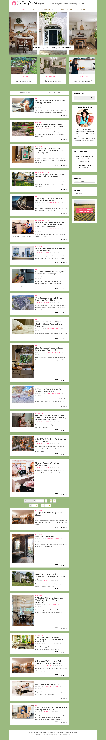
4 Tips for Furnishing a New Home (48, 514)
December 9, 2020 (40, 105)
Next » (48, 505)
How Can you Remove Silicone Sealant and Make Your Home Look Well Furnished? (49, 224)
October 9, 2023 (39, 517)
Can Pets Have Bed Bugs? (47, 684)
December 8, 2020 (40, 202)
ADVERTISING (80, 9)
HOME (23, 9)
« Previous (40, 501)
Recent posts (25, 92)
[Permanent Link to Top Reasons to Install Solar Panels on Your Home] (23, 309)
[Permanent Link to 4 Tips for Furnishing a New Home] (23, 524)
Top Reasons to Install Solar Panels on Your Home (48, 299)
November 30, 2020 (40, 352)
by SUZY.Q (49, 517)
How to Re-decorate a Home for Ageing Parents (50, 249)
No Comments (55, 128)
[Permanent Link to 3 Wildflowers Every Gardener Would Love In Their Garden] (23, 135)
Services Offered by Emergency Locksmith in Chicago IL (50, 273)
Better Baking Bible (84, 167)
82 (51, 501)
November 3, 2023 (40, 643)
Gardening (38, 122)
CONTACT (49, 737)
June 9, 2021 (38, 580)
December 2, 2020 (40, 276)
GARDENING (46, 9)
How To (37, 98)
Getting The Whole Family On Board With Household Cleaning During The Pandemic (50, 417)
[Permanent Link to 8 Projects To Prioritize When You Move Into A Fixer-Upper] (23, 672)
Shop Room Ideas (84, 161)
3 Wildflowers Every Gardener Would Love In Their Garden (49, 125)
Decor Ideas (38, 146)
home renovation (40, 172)
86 (36, 505)
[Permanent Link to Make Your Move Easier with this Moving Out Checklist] (23, 718)
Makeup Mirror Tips (45, 537)
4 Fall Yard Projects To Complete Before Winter (51, 440)
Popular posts (54, 92)
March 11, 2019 (39, 686)
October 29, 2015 (40, 604)
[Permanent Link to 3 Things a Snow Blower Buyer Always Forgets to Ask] (23, 402)
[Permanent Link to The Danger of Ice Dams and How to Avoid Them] (23, 209)
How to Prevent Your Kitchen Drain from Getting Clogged (49, 349)
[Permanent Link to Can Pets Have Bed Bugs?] (23, 695)
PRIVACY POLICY (36, 737)
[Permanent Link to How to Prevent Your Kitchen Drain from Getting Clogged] (23, 377)
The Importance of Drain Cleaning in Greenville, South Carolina (49, 639)
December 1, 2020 (40, 328)
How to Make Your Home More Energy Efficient (50, 102)
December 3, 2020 (40, 228)
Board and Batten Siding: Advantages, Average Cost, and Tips (50, 576)
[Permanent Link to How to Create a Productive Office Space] (23, 491)
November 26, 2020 (40, 393)
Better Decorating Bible (84, 158)
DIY (55, 9)
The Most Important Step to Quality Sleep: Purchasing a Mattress (48, 324)
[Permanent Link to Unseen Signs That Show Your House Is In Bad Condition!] (23, 186)
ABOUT (44, 737)
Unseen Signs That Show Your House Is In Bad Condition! (49, 176)
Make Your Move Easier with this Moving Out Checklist (51, 708)
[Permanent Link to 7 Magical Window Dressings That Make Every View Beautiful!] (23, 625)
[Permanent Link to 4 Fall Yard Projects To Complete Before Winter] (23, 450)
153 (43, 505)
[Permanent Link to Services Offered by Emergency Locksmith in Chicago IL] (23, 283)
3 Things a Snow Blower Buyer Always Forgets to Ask (50, 390)
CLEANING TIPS (33, 9)
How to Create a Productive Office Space (48, 464)
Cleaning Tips (39, 413)
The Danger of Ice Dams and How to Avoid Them (48, 199)
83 (54, 501)
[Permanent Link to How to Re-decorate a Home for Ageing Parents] (23, 260)
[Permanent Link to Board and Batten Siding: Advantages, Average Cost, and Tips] (23, 585)
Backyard (38, 437)
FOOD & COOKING (66, 9)
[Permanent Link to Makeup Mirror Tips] (23, 562)
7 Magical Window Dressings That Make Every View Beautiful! (49, 600)
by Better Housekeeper (53, 105)
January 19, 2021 (39, 538)
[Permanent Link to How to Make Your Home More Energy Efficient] (23, 112)
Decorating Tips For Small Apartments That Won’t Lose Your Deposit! (49, 150)
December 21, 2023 (40, 665)
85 (33, 505)
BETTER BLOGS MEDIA (59, 737)
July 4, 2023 (38, 711)
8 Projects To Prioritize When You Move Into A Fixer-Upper (49, 662)
